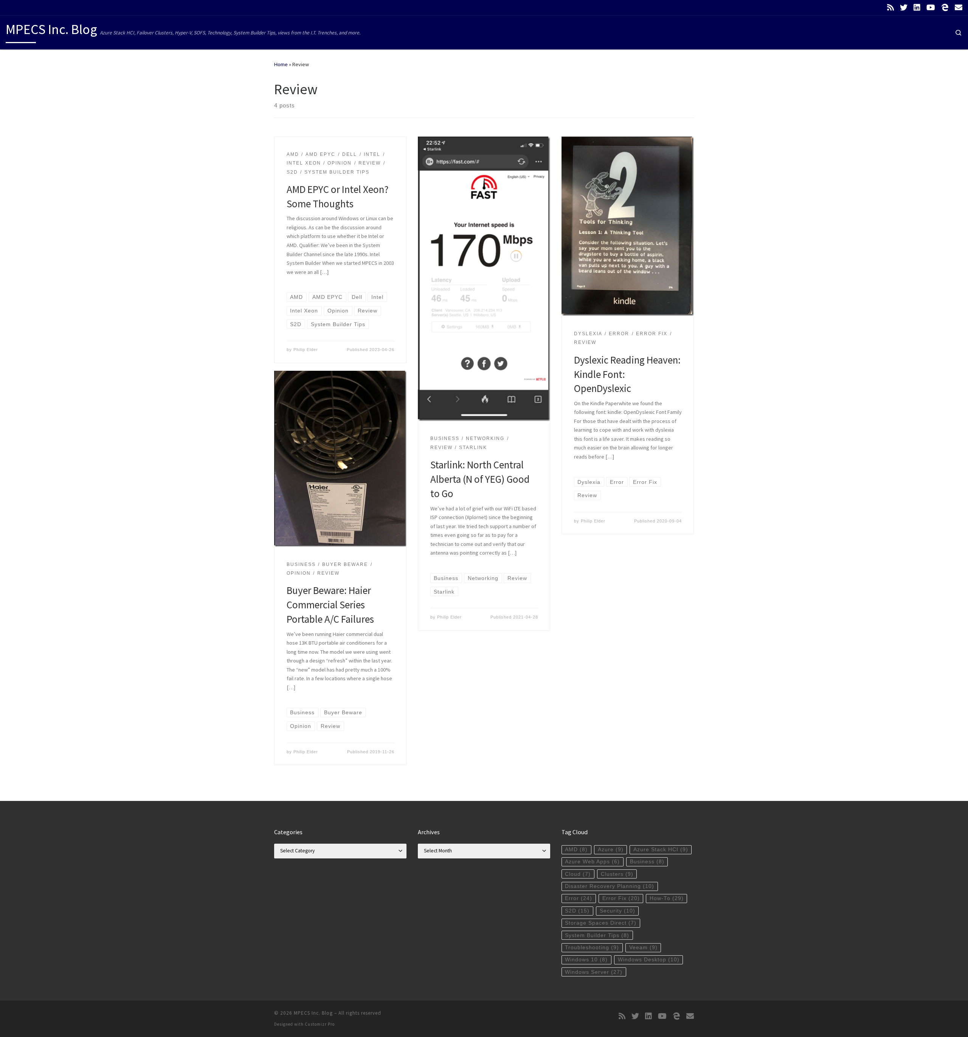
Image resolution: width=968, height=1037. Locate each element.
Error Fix (621, 898)
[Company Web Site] (945, 7)
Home (281, 64)
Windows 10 (586, 959)
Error (578, 898)
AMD (576, 849)
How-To (667, 898)
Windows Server (593, 972)
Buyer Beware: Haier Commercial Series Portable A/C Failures (330, 604)
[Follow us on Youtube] (930, 7)
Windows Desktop (648, 959)
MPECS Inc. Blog (313, 1013)
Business (647, 861)
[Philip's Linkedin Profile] (917, 7)
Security (617, 911)
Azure (611, 849)
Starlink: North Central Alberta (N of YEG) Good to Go (480, 479)
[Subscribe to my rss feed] (890, 7)
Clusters (617, 874)
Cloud (578, 874)
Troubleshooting (592, 947)
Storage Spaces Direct (600, 923)
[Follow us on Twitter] (904, 7)
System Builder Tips (597, 935)
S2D (577, 911)
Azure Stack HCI (660, 849)
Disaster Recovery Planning (609, 886)
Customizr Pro (320, 1024)
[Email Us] (958, 7)
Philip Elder (305, 349)
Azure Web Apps (592, 861)
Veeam (643, 947)
